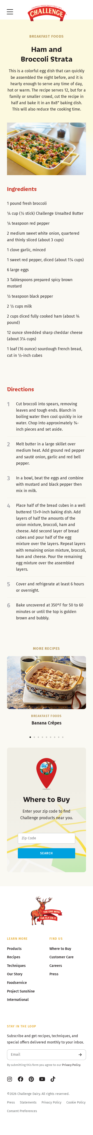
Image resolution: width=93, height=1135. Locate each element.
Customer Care (61, 957)
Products (14, 949)
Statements (28, 1102)
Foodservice (17, 982)
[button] (30, 737)
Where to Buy (60, 949)
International (18, 999)
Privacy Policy (71, 1065)
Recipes (13, 957)
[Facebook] (20, 1079)
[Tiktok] (53, 1079)
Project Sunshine (21, 991)
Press (11, 1102)
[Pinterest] (31, 1079)
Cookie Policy (76, 1102)
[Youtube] (42, 1079)
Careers (55, 966)
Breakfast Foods (46, 36)
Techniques (16, 966)
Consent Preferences (22, 1111)
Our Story (14, 974)
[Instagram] (9, 1079)
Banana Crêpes (46, 723)
